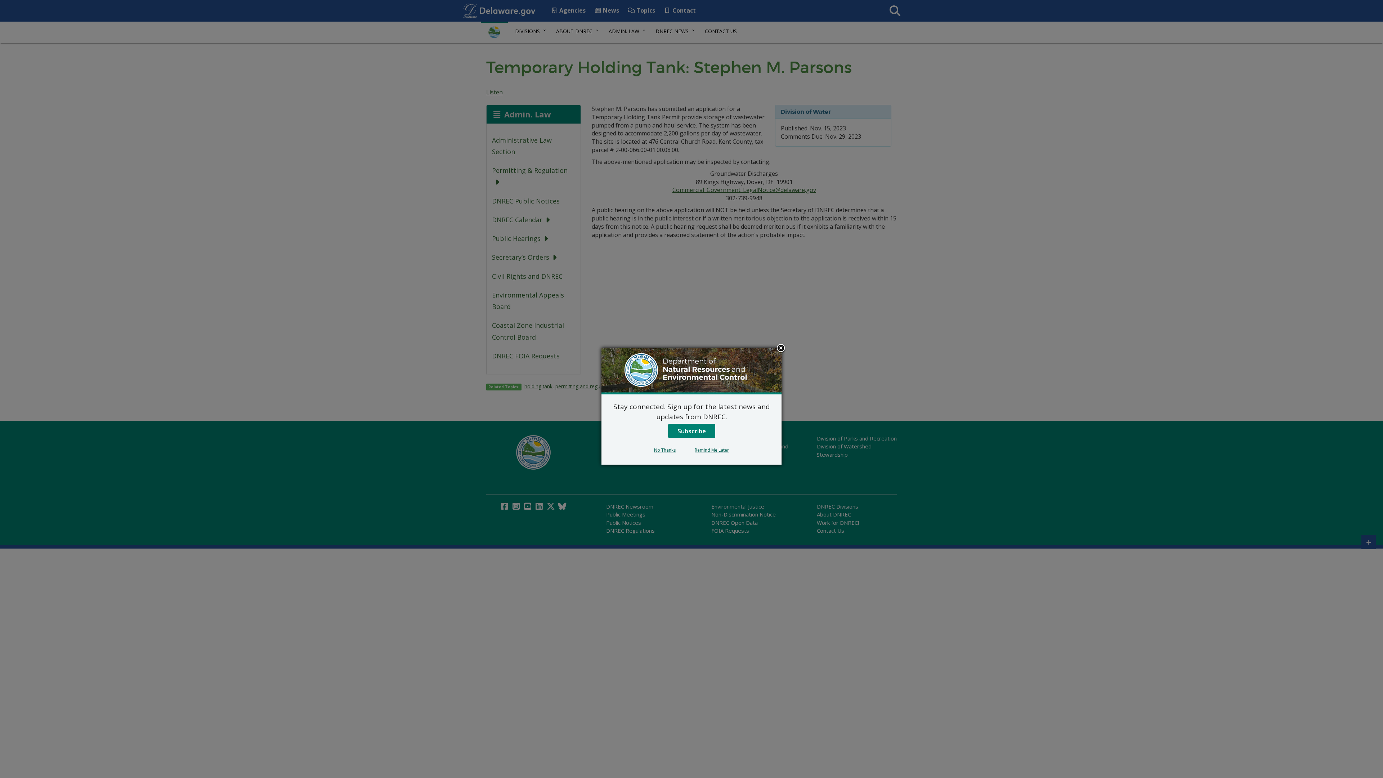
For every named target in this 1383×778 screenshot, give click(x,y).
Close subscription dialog (780, 348)
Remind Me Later (712, 450)
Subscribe (691, 431)
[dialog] (691, 406)
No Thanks (665, 450)
